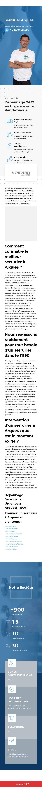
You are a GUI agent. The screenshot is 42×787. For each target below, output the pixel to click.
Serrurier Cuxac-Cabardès (14, 534)
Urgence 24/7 (22, 784)
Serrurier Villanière (11, 546)
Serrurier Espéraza (11, 536)
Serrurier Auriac (10, 526)
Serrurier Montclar (11, 529)
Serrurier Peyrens (11, 539)
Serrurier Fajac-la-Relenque (14, 544)
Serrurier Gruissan (11, 549)
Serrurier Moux (10, 531)
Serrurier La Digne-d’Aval (13, 541)
